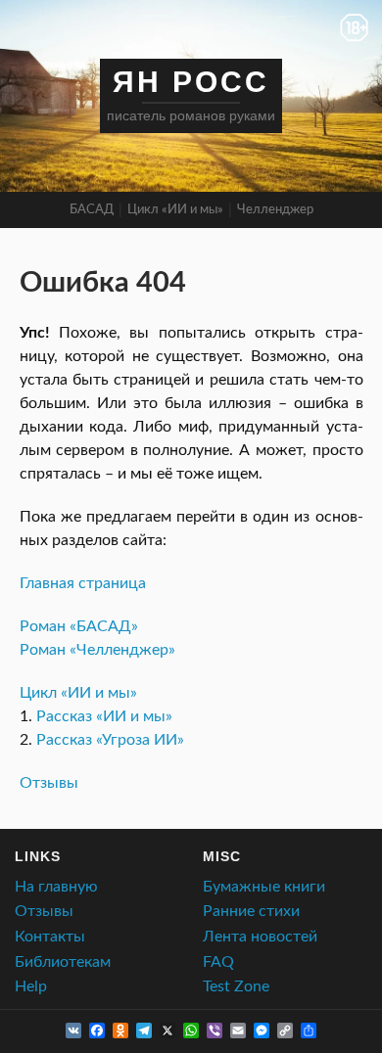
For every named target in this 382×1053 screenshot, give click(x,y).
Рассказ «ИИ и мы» (104, 716)
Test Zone (236, 986)
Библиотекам (63, 962)
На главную (56, 886)
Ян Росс (191, 82)
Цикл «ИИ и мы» (175, 210)
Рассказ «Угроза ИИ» (110, 740)
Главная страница (83, 583)
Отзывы (49, 783)
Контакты (50, 936)
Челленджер (275, 210)
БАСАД (92, 210)
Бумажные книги (264, 886)
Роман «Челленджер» (97, 650)
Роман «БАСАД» (79, 626)
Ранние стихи (251, 911)
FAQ (218, 962)
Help (31, 986)
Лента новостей (260, 936)
